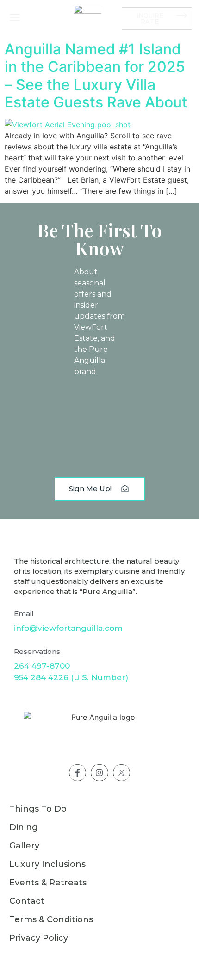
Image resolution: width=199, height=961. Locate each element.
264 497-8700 (42, 665)
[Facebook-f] (77, 772)
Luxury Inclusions (47, 864)
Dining (23, 827)
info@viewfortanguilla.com (68, 628)
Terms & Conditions (51, 919)
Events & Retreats (48, 883)
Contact (26, 901)
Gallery (24, 846)
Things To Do (38, 809)
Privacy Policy (38, 938)
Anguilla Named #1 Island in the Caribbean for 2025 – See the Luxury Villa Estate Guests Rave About (96, 75)
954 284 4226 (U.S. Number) (71, 677)
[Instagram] (99, 772)
